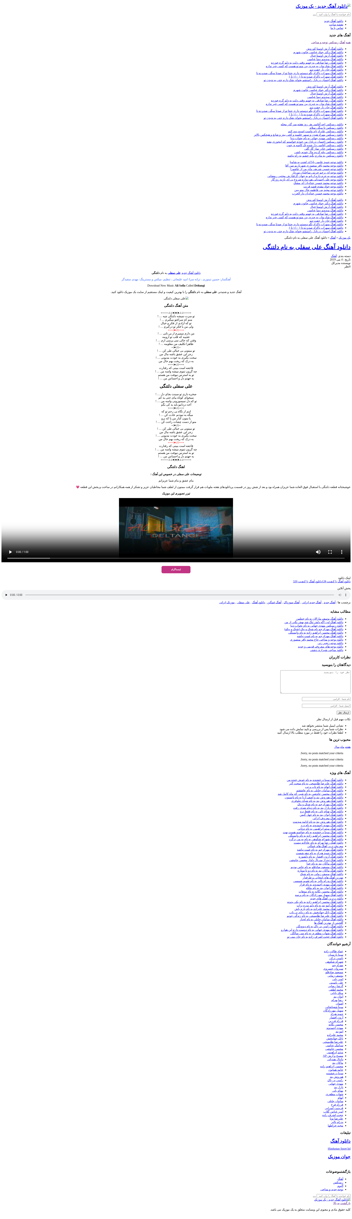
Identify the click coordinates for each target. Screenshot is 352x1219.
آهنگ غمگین (274, 602)
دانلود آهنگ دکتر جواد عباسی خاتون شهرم (318, 52)
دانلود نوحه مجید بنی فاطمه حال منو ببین (318, 190)
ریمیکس (334, 42)
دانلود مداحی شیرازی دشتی (326, 650)
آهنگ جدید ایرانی (311, 602)
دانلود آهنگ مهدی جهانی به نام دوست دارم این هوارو (312, 929)
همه (348, 42)
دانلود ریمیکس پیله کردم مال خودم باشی (318, 152)
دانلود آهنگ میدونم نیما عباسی (325, 59)
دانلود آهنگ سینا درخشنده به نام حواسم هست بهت (313, 832)
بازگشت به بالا (342, 1203)
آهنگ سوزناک (292, 602)
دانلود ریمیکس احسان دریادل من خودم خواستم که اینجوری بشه (305, 141)
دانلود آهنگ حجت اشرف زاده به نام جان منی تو (315, 936)
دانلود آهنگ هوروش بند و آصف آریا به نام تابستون (314, 797)
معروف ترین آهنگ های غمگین (325, 846)
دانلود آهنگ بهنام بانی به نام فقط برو (321, 811)
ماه (342, 746)
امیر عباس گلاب (333, 1111)
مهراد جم (337, 965)
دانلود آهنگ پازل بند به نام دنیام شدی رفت (318, 807)
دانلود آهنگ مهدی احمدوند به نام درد (322, 825)
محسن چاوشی (334, 1048)
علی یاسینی (336, 982)
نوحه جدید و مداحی (331, 1189)
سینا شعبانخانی (334, 1007)
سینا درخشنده (334, 1073)
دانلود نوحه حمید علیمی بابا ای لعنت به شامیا (316, 162)
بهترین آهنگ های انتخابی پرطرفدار (322, 877)
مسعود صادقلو (334, 972)
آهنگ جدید (330, 602)
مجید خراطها (335, 1125)
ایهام (340, 1097)
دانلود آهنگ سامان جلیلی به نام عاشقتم (319, 790)
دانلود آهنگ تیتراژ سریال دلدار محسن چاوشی (316, 860)
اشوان (339, 1003)
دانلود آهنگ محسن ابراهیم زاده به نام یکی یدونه (315, 901)
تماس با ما (337, 28)
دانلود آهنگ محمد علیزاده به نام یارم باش (318, 908)
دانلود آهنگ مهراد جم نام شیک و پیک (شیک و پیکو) (313, 629)
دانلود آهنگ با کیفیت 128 (336, 581)
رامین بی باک (335, 1080)
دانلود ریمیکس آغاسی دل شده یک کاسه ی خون (315, 145)
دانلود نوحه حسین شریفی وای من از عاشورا (316, 169)
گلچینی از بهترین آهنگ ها (328, 922)
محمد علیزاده (335, 1034)
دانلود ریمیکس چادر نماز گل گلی (323, 148)
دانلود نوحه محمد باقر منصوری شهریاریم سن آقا (314, 165)
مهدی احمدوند (334, 1028)
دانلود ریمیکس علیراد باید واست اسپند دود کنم (315, 131)
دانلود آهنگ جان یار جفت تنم (326, 69)
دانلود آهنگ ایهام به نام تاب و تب (324, 786)
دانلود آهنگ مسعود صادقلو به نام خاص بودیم (317, 867)
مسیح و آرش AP (333, 1055)
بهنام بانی (337, 1090)
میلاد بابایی (336, 993)
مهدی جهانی (336, 1083)
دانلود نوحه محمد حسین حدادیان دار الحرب (317, 193)
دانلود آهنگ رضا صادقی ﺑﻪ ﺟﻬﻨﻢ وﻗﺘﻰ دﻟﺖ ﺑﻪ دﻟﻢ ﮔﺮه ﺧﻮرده (307, 62)
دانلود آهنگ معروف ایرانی (328, 818)
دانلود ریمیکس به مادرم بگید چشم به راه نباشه (315, 155)
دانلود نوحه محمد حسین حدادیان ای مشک (318, 183)
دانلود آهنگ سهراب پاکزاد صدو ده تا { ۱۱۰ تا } (316, 76)
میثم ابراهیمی (335, 1052)
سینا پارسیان (335, 954)
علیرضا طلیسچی (333, 1041)
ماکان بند (337, 1062)
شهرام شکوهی (334, 961)
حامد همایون (335, 1069)
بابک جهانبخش (334, 1038)
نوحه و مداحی (319, 42)
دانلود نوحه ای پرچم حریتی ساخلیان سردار (317, 172)
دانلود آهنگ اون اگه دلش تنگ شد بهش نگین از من (313, 622)
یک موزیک (345, 237)
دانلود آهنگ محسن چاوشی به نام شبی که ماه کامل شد (310, 793)
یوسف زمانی (335, 975)
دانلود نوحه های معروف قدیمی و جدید (320, 646)
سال (337, 746)
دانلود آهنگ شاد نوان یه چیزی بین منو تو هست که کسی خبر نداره (304, 66)
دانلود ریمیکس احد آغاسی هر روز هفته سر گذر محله (312, 124)
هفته (348, 746)
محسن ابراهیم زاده (331, 1066)
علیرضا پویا (336, 1118)
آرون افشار (336, 1017)
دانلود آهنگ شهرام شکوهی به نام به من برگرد (316, 839)
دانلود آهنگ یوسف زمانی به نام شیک (321, 874)
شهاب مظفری (334, 1094)
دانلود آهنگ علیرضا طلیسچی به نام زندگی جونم (315, 915)
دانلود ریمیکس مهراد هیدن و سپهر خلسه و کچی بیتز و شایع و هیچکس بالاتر (298, 134)
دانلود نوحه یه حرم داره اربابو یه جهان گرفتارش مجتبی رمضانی (305, 176)
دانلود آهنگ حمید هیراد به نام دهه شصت (319, 853)
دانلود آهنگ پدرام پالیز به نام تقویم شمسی (318, 881)
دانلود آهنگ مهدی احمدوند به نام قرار (321, 884)
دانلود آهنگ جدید (333, 21)
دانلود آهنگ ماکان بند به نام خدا (325, 863)
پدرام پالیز (337, 1122)
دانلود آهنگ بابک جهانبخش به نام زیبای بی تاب (316, 912)
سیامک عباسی (334, 1045)
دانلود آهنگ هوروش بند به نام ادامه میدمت (318, 821)
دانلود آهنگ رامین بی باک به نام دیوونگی (319, 926)
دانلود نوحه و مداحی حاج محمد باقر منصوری (316, 639)
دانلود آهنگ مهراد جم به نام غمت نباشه (320, 636)
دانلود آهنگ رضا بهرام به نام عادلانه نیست (318, 842)
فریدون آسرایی (334, 1108)
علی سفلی (174, 272)
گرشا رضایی (335, 986)
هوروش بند (336, 1076)
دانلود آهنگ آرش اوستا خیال (326, 55)
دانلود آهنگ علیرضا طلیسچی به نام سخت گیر (316, 783)
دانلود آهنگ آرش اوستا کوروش (324, 48)
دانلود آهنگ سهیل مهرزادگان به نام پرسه (319, 895)
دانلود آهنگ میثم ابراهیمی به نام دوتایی (320, 828)
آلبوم (340, 1185)
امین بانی (337, 979)
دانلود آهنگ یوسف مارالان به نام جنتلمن (319, 618)
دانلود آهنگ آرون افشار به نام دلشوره (321, 856)
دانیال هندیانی (335, 1059)
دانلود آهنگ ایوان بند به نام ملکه (324, 888)
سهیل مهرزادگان (333, 1010)
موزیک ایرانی (227, 602)
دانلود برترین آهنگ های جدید (326, 898)
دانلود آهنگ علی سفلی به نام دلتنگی (307, 247)
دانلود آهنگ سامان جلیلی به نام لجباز (321, 919)
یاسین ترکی (336, 958)
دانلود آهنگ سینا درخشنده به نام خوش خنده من (315, 779)
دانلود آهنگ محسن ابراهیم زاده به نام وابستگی (315, 632)
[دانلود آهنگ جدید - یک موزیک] (323, 6)
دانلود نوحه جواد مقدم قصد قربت (323, 186)
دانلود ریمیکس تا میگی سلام (326, 127)
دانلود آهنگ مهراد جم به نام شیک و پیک (320, 804)
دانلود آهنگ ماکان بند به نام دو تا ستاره (320, 870)
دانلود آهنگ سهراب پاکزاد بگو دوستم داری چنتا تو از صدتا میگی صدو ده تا (299, 73)
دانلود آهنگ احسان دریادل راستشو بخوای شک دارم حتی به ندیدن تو (303, 80)
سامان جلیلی (335, 1101)
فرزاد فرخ (337, 1104)
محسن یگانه (336, 1024)
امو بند (339, 1031)
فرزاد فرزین (335, 1021)
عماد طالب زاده (333, 951)
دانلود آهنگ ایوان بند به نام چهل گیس (321, 814)
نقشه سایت (336, 24)
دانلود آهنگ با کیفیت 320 (307, 581)
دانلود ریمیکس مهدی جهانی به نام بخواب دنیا (316, 138)
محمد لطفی (336, 989)
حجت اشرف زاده (332, 1115)
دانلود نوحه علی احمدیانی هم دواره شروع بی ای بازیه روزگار (307, 179)
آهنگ (342, 42)
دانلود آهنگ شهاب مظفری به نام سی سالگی (316, 933)
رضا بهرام (337, 1000)
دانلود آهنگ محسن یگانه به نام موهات (321, 891)
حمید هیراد (337, 1014)
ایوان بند (338, 996)
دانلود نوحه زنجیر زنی (330, 643)
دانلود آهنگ (258, 602)
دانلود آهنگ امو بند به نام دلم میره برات (320, 905)
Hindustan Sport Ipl (339, 1148)
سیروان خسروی (333, 968)
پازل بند (338, 1087)
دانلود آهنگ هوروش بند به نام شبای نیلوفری (317, 800)
